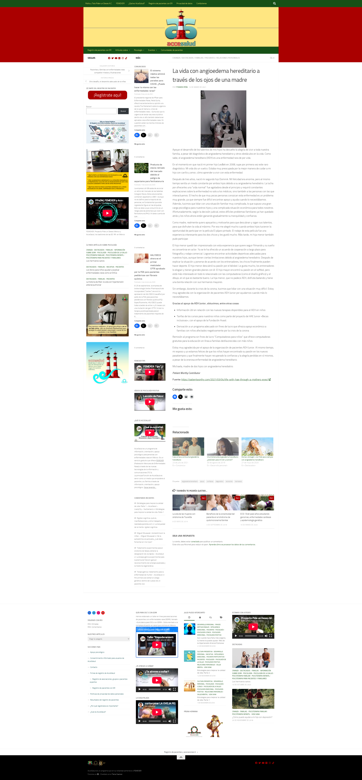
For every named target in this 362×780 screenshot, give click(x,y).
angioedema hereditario (190, 481)
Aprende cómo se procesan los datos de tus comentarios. (232, 544)
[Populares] (200, 618)
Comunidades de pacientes (172, 50)
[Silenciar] (169, 689)
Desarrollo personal (205, 625)
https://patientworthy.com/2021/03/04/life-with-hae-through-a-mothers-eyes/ (224, 379)
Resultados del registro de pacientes (104, 700)
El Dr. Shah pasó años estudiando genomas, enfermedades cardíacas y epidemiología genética (255, 517)
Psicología (138, 50)
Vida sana (208, 667)
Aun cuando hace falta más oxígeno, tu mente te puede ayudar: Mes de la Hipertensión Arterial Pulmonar (211, 640)
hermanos (238, 481)
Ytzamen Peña (182, 87)
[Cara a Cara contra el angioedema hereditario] (188, 446)
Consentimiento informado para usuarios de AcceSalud (106, 659)
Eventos (151, 50)
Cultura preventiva (205, 652)
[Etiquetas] (221, 618)
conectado (195, 541)
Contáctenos (201, 3)
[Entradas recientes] (189, 618)
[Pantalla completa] (174, 689)
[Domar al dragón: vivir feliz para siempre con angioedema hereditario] (257, 446)
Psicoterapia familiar (95, 255)
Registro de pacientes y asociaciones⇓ (180, 752)
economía (229, 481)
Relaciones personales (228, 58)
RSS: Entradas (93, 624)
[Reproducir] (139, 689)
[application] (157, 680)
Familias (199, 58)
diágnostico (219, 481)
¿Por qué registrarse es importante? (104, 706)
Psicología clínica (204, 632)
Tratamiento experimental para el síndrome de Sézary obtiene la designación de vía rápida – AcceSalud (149, 551)
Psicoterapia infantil (115, 255)
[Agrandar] (125, 123)
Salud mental (202, 694)
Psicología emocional (205, 689)
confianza (210, 481)
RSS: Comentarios (95, 627)
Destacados (187, 58)
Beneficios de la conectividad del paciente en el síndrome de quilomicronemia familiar (220, 517)
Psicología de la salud (117, 253)
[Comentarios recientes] (210, 618)
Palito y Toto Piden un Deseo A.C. (98, 3)
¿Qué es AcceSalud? (137, 3)
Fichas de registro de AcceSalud (102, 673)
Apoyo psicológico (97, 652)
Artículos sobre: (121, 50)
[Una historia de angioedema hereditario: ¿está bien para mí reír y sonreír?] (223, 446)
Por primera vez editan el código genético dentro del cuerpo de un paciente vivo (147, 581)
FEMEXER (120, 3)
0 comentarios (139, 157)
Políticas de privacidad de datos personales (107, 694)
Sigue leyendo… (150, 487)
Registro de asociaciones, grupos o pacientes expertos (108, 680)
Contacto (93, 667)
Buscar (88, 107)
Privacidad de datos (184, 3)
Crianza (176, 58)
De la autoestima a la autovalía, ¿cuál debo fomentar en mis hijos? (148, 539)
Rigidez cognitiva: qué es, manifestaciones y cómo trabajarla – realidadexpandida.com (148, 521)
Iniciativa (110, 267)
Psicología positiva (214, 635)
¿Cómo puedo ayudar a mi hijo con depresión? (252, 717)
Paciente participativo (215, 657)
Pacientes (210, 58)
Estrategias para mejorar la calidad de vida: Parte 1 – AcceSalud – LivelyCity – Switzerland (148, 506)
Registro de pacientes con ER (161, 3)
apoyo (202, 481)
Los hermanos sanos (95, 261)
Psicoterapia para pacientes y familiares (103, 258)
